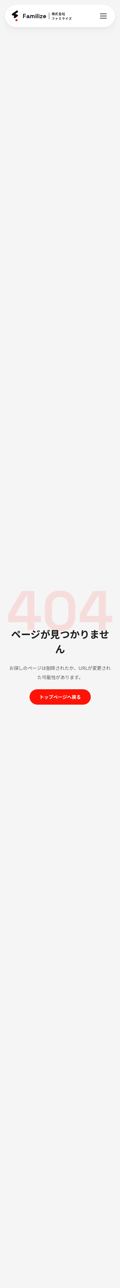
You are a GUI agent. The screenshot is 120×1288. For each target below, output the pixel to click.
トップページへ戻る (60, 697)
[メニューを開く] (103, 16)
